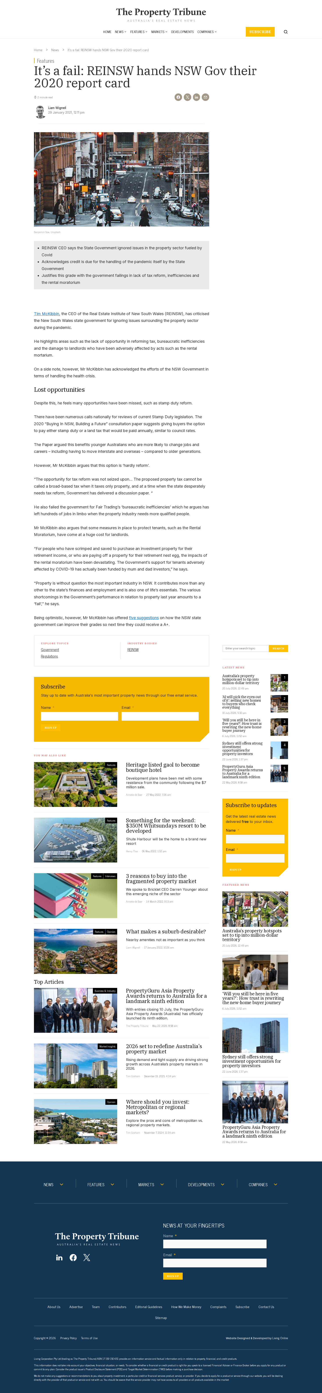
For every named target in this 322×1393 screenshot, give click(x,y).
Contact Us (266, 1306)
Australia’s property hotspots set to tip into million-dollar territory (240, 679)
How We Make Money (186, 1306)
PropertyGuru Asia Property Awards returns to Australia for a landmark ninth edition (242, 771)
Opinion (111, 931)
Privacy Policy (68, 1337)
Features (137, 31)
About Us (54, 1306)
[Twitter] (87, 1257)
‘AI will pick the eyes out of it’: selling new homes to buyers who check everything (241, 702)
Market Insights (107, 1046)
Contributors (117, 1306)
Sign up (51, 727)
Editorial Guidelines (148, 1306)
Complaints (218, 1306)
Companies (205, 31)
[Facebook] (73, 1257)
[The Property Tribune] (105, 1239)
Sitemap (161, 1317)
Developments (182, 31)
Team (96, 1306)
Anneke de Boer (134, 795)
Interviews (110, 876)
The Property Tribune (137, 1026)
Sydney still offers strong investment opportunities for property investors (242, 748)
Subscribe (260, 32)
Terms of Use (89, 1337)
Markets (157, 31)
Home (107, 31)
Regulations (49, 656)
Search (278, 648)
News (119, 31)
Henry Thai (132, 851)
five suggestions (144, 617)
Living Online (280, 1337)
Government (50, 649)
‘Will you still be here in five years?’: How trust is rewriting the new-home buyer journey (242, 725)
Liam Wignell (133, 947)
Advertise (76, 1306)
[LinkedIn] (59, 1257)
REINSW (133, 649)
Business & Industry (105, 991)
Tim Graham (133, 1076)
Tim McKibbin (46, 313)
